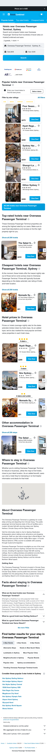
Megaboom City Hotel (10, 693)
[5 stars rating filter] (29, 102)
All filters (41, 97)
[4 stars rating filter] (20, 102)
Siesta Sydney (7, 708)
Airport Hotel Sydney (10, 699)
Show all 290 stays (9, 432)
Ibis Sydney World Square (12, 705)
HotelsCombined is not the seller (16, 726)
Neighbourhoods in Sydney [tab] (13, 658)
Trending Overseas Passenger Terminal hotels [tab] (20, 668)
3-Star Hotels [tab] (8, 643)
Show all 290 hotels (10, 237)
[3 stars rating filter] (12, 102)
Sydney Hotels (14, 747)
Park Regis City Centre (10, 690)
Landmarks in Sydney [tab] (11, 653)
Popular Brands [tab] (33, 658)
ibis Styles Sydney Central (12, 684)
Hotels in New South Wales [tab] (30, 648)
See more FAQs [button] (23, 628)
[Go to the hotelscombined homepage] (15, 14)
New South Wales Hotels (31, 743)
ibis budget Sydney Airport (12, 681)
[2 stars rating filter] (4, 102)
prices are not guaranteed (11, 719)
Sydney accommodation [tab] (26, 663)
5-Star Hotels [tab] (35, 643)
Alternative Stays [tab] (9, 648)
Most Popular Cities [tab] (30, 653)
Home (2, 743)
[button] (44, 8)
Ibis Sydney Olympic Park (11, 696)
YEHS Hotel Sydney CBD (11, 687)
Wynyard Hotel (7, 702)
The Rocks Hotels (29, 747)
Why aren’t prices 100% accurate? (16, 733)
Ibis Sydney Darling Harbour (12, 678)
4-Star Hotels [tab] (21, 643)
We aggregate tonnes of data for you (17, 730)
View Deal (34, 119)
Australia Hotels (12, 743)
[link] (23, 206)
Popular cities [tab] (8, 663)
